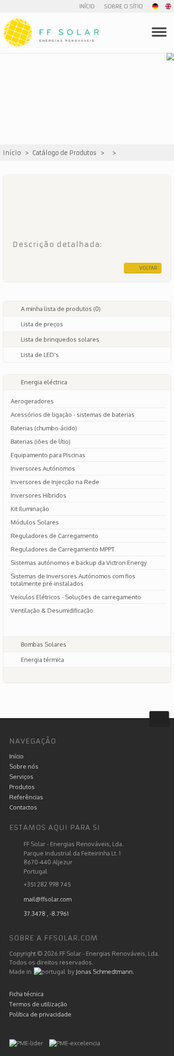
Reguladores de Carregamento (54, 535)
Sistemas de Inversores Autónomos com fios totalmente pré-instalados (73, 579)
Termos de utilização (38, 1004)
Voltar (148, 268)
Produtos (22, 786)
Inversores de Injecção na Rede (55, 482)
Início (87, 6)
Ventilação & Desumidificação (52, 610)
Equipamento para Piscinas (48, 455)
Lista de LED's (40, 354)
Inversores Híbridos (38, 495)
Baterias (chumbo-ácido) (44, 428)
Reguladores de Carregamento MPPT (63, 549)
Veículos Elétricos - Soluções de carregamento (76, 597)
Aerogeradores (32, 401)
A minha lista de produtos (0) (61, 308)
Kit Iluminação (30, 508)
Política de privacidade (40, 1014)
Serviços (21, 776)
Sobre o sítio (123, 6)
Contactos (23, 807)
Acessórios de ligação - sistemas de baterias (73, 414)
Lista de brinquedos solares (60, 339)
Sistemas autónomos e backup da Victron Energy (79, 562)
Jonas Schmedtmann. (105, 971)
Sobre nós (24, 766)
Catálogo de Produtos (64, 153)
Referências (26, 797)
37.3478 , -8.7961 (46, 913)
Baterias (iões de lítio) (41, 441)
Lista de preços (42, 324)
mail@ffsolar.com (47, 899)
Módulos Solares (35, 522)
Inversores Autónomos (43, 468)
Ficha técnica (26, 994)
